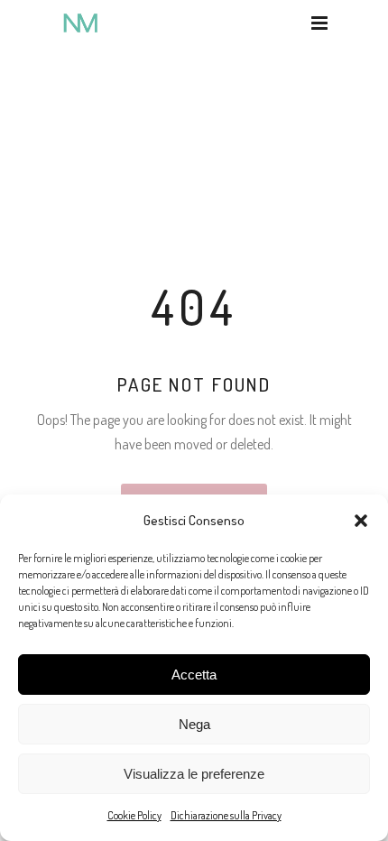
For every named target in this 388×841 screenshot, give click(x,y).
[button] (361, 521)
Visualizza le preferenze (194, 773)
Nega (194, 724)
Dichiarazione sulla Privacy (226, 815)
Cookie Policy (134, 815)
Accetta (194, 674)
